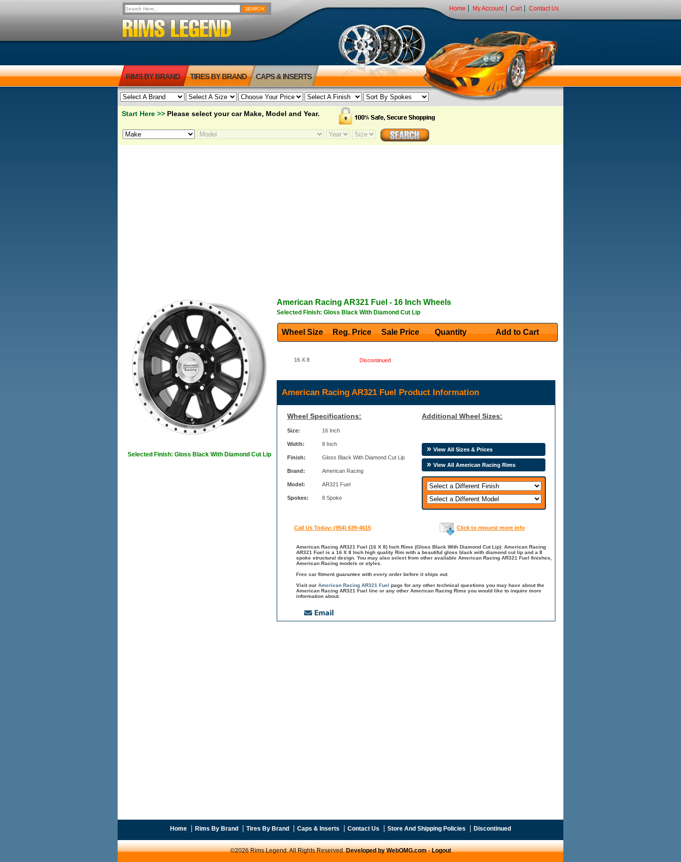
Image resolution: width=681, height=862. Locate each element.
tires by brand (218, 76)
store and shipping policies (426, 828)
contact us (544, 8)
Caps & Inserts (284, 76)
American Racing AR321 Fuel (353, 585)
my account (488, 8)
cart (516, 8)
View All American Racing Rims (474, 465)
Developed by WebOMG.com (386, 850)
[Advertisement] (340, 215)
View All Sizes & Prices (463, 449)
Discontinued (492, 828)
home (457, 8)
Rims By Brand (153, 76)
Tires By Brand (267, 828)
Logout (441, 850)
